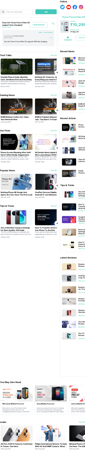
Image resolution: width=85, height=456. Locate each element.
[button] (46, 11)
